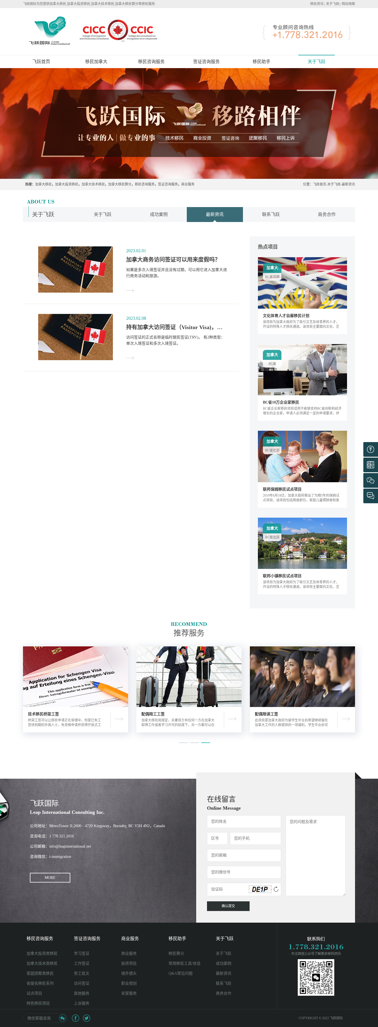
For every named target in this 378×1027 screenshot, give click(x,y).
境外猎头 (129, 973)
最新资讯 (348, 184)
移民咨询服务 (145, 184)
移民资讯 (316, 4)
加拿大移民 (43, 184)
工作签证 (81, 963)
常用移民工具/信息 (185, 963)
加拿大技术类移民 (42, 963)
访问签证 (81, 983)
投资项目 (129, 963)
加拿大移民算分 (119, 184)
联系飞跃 (271, 214)
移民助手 (177, 938)
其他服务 (81, 993)
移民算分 (176, 953)
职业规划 (129, 983)
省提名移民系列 (40, 983)
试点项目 (34, 993)
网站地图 (348, 4)
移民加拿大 (96, 61)
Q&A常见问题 (181, 973)
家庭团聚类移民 (40, 973)
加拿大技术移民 (93, 184)
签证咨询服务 (168, 184)
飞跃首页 (41, 61)
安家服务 (129, 993)
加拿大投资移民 (66, 184)
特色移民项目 (38, 1003)
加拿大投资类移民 (42, 953)
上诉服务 (81, 1003)
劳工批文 (81, 973)
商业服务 (188, 184)
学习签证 (81, 953)
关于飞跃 (332, 4)
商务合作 (327, 214)
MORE (50, 878)
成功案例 (159, 214)
